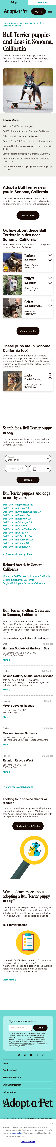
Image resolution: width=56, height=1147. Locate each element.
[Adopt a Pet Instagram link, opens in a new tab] (38, 1055)
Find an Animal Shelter (28, 826)
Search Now (28, 215)
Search (28, 479)
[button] (50, 255)
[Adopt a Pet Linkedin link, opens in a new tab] (43, 1055)
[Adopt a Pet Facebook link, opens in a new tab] (14, 1055)
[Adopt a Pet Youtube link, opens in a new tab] (32, 1055)
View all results (28, 331)
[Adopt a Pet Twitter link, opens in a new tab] (20, 1055)
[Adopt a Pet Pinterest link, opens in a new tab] (26, 1055)
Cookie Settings (28, 1141)
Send (40, 1027)
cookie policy (16, 1133)
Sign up (38, 11)
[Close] (52, 1123)
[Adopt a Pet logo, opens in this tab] (28, 1106)
